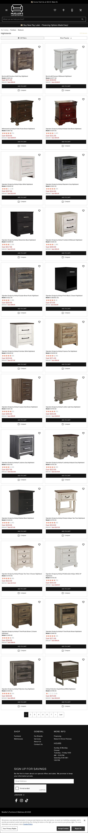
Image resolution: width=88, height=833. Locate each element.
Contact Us (38, 744)
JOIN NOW (18, 795)
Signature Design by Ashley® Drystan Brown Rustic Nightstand (20, 295)
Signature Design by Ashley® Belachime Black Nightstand (19, 240)
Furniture (13, 30)
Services (37, 739)
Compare (23, 90)
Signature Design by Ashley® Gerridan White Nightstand (18, 351)
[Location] (63, 10)
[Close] (84, 820)
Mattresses (18, 739)
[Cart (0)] (80, 10)
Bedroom (21, 30)
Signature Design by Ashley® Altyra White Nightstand (17, 184)
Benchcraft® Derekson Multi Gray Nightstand (15, 76)
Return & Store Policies (63, 739)
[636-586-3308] (72, 10)
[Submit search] (82, 19)
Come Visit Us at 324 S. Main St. (45, 2)
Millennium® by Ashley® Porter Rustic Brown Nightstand (18, 128)
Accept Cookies (63, 828)
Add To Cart (22, 86)
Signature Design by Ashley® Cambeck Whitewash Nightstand (64, 240)
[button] (6, 10)
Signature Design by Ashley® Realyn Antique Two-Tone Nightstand (65, 518)
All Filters (23, 38)
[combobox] (65, 38)
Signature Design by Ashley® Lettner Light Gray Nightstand (63, 407)
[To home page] (17, 10)
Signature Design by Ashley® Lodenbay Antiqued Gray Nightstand (65, 462)
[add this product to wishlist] (39, 46)
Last (60, 714)
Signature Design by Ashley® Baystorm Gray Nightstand (62, 184)
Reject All (78, 828)
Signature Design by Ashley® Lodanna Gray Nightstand (18, 462)
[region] (44, 825)
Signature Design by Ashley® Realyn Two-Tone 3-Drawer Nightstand (22, 574)
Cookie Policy (28, 824)
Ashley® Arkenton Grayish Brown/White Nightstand (60, 689)
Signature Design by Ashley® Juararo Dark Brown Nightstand (20, 407)
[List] (55, 10)
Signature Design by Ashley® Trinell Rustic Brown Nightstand (64, 631)
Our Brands (38, 736)
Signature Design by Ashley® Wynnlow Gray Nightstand (18, 689)
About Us (37, 741)
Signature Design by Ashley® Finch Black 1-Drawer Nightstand (64, 295)
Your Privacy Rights (9, 828)
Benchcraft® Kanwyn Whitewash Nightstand (58, 76)
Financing (57, 736)
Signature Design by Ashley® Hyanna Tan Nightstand (61, 351)
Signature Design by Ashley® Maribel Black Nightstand (18, 518)
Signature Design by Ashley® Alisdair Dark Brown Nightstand (63, 128)
